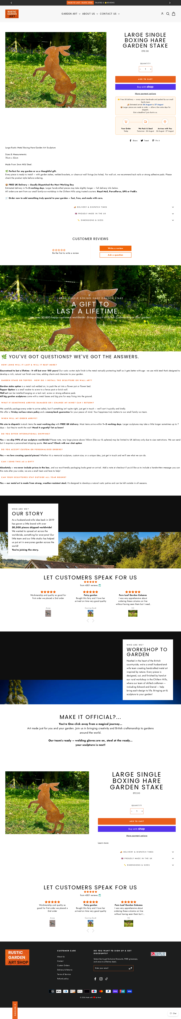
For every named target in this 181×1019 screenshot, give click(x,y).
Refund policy (63, 978)
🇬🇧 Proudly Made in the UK (90, 213)
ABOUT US (89, 13)
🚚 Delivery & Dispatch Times (90, 207)
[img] (90, 582)
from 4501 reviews (89, 585)
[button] (88, 620)
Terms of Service (64, 974)
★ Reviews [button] (15, 1010)
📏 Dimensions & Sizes (90, 220)
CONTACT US (109, 13)
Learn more (103, 842)
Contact (60, 961)
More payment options (145, 93)
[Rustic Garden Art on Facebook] (95, 978)
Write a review (115, 248)
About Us (61, 956)
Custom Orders (63, 965)
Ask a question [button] (115, 254)
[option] (90, 3)
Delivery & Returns (64, 969)
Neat (99, 997)
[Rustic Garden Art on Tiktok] (108, 979)
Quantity (145, 63)
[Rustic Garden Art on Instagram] (101, 978)
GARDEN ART (69, 13)
